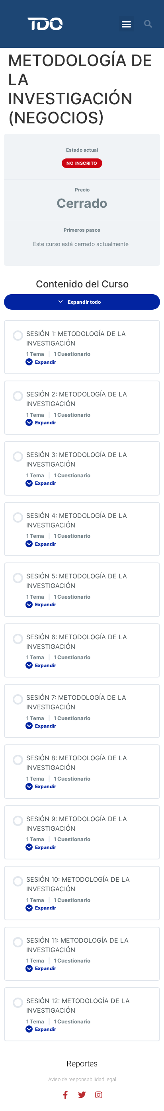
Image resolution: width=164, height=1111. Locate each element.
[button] (126, 23)
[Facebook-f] (65, 1095)
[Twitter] (82, 1095)
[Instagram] (99, 1095)
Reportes (82, 1063)
